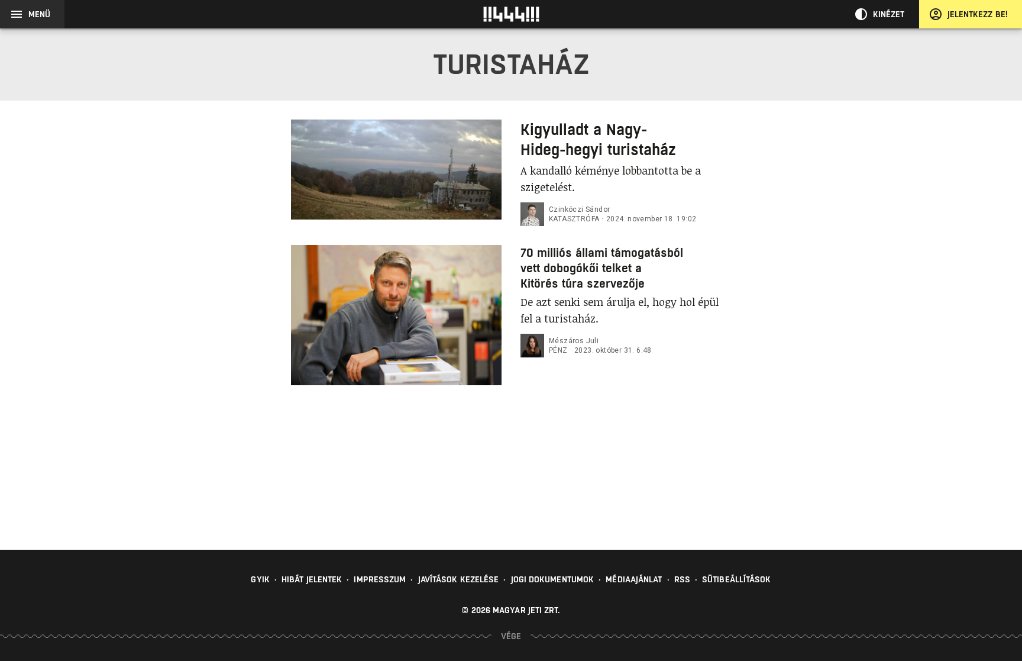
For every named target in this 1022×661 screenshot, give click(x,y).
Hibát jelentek (312, 579)
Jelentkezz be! (977, 14)
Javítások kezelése (458, 579)
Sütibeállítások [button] (736, 579)
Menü (39, 14)
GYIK (260, 579)
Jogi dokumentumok (552, 579)
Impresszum (380, 579)
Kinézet (889, 14)
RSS (682, 579)
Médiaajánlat (634, 579)
